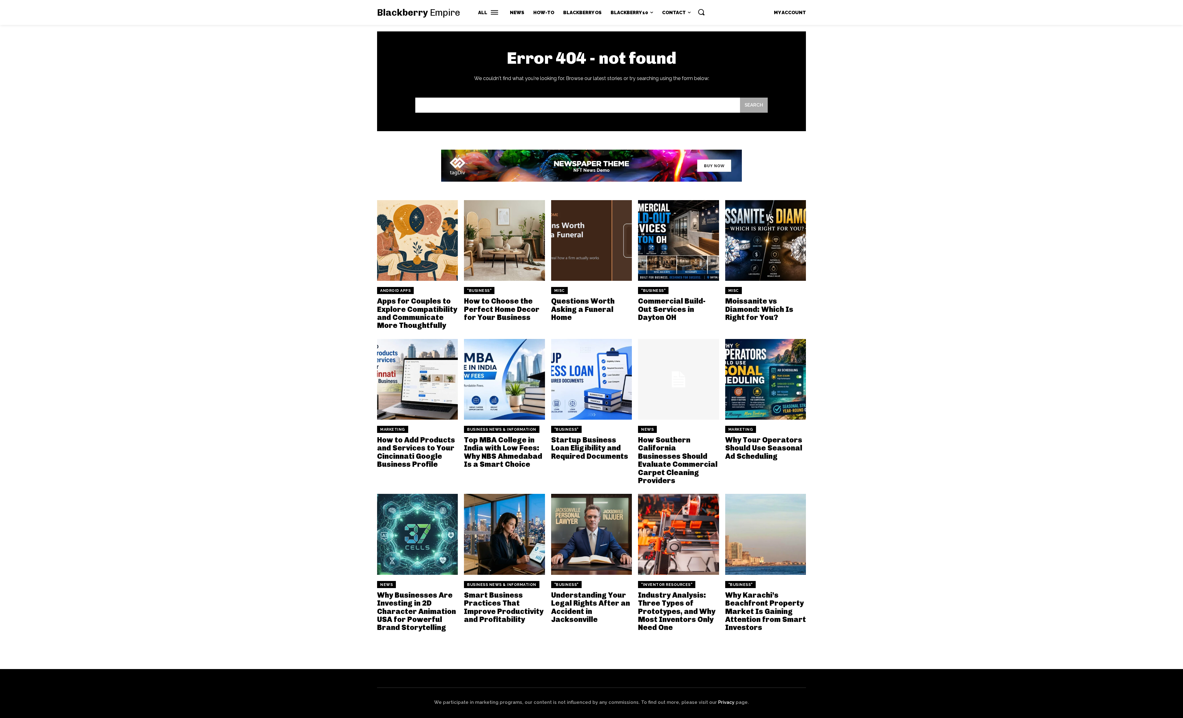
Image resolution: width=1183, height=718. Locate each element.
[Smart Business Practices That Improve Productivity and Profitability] (504, 534)
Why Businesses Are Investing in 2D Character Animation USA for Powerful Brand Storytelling (416, 611)
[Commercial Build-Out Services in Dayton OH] (678, 240)
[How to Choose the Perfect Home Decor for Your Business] (504, 240)
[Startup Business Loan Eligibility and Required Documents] (591, 379)
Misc (559, 290)
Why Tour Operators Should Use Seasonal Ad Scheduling (763, 448)
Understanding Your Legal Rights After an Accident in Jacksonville (590, 607)
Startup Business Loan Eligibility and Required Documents (589, 448)
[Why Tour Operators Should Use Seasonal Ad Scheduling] (765, 379)
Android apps (395, 290)
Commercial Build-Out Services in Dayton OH (671, 309)
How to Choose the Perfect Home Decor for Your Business (501, 309)
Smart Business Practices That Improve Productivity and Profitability (503, 607)
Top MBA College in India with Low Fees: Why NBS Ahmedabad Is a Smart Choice (503, 452)
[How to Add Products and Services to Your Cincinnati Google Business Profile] (417, 379)
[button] (701, 12)
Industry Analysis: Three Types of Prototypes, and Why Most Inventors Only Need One (676, 611)
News (647, 429)
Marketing (392, 429)
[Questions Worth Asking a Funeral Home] (591, 240)
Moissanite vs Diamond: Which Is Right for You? (759, 309)
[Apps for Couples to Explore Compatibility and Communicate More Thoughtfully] (417, 240)
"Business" (479, 290)
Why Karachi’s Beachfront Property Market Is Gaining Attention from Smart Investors (765, 611)
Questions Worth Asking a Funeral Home (583, 309)
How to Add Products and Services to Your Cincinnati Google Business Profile (416, 452)
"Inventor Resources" (666, 585)
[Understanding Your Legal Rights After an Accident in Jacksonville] (591, 534)
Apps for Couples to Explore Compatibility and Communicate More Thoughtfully (417, 313)
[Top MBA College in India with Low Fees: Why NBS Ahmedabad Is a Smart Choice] (504, 379)
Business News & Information (501, 429)
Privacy (726, 702)
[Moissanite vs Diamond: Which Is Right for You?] (765, 240)
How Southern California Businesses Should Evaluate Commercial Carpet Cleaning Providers (678, 460)
